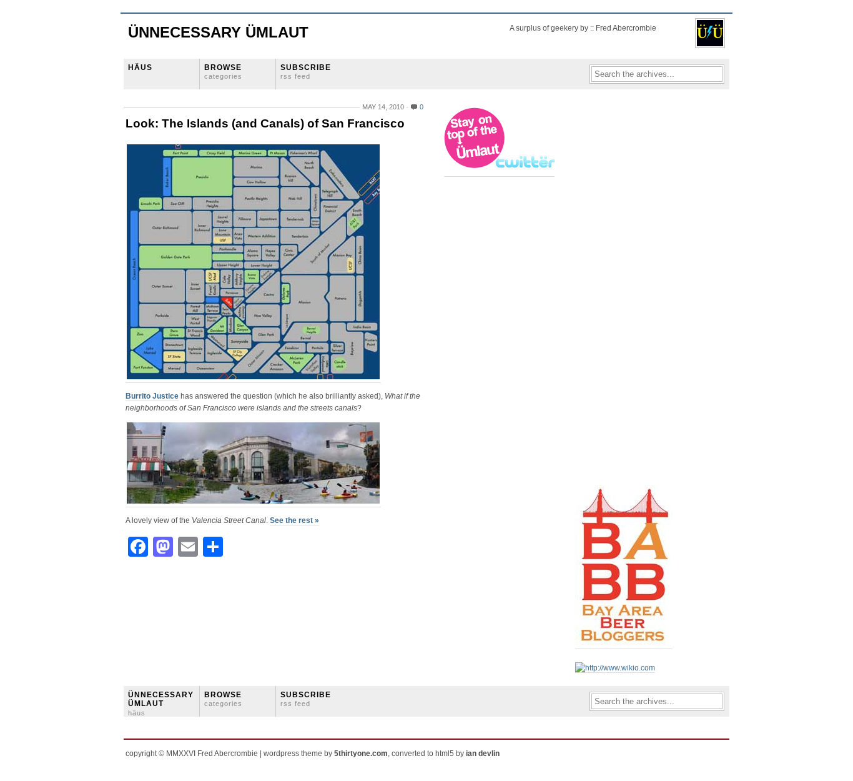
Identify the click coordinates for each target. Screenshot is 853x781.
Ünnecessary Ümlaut (218, 32)
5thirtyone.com (361, 753)
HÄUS (140, 67)
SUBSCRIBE (305, 71)
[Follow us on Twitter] (500, 172)
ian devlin (483, 753)
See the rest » (294, 520)
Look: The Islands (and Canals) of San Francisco (265, 123)
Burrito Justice (152, 396)
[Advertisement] (625, 294)
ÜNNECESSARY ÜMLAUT (161, 703)
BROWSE (223, 71)
